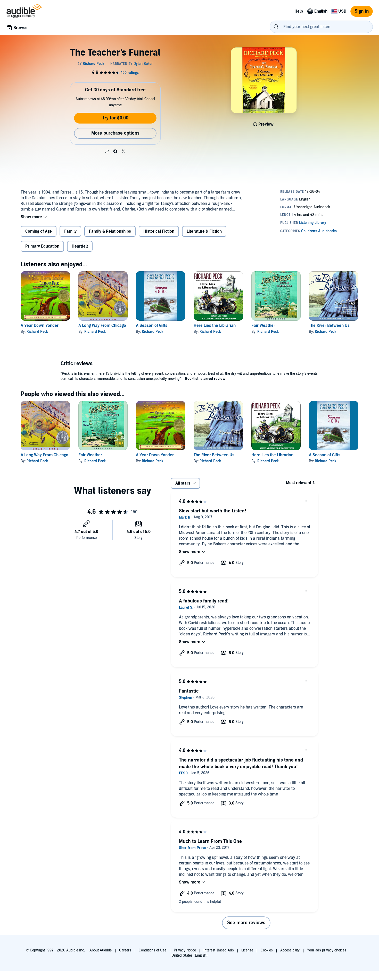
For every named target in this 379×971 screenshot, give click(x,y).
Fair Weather (263, 325)
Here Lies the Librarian (215, 325)
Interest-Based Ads (218, 950)
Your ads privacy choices (326, 950)
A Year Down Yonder (40, 325)
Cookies (267, 950)
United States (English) (189, 955)
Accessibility (290, 950)
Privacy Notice (185, 950)
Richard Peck (37, 331)
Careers (125, 950)
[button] (107, 152)
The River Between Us (329, 325)
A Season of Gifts (151, 325)
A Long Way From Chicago (102, 325)
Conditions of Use (152, 950)
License (247, 950)
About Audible (100, 950)
